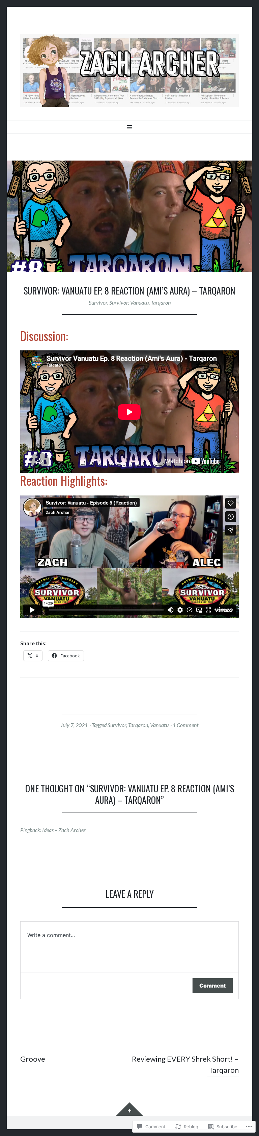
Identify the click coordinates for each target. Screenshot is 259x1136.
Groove (32, 1058)
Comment (212, 985)
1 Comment (186, 725)
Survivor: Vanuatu (129, 302)
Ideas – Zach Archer (64, 830)
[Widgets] (129, 1109)
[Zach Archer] (129, 70)
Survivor (98, 302)
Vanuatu (159, 725)
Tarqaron (161, 302)
